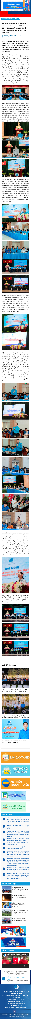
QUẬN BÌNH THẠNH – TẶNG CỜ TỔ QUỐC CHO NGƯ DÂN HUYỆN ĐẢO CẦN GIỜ (20, 889)
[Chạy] (4, 966)
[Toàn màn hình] (27, 966)
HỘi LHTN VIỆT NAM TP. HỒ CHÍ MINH (16, 978)
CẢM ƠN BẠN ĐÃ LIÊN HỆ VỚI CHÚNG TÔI (17, 981)
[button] (3, 12)
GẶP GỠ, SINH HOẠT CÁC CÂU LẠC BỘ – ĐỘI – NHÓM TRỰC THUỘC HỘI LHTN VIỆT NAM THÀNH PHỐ (15, 691)
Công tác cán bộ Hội (9, 19)
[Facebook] (14, 1011)
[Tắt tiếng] (24, 966)
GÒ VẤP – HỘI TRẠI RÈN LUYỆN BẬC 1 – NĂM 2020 (19, 896)
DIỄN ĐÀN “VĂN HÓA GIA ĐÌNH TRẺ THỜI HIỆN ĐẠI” (19, 919)
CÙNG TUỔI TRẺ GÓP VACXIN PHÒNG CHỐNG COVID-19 (18, 905)
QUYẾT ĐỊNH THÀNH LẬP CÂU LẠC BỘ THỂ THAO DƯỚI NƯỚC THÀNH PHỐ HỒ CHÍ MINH (14, 717)
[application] (15, 960)
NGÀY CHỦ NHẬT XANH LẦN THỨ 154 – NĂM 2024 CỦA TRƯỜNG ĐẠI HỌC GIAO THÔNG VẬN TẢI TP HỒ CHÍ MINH (20, 912)
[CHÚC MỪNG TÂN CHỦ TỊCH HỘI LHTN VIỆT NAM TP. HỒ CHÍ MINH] (15, 729)
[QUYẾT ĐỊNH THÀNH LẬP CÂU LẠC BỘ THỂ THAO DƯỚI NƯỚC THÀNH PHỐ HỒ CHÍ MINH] (15, 704)
